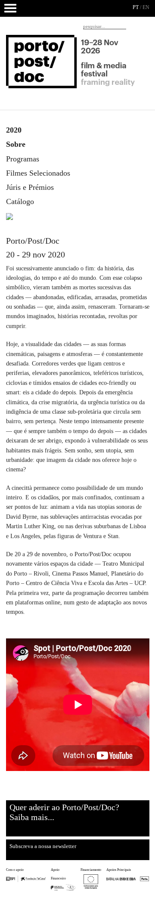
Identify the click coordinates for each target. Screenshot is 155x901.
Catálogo (20, 201)
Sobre (15, 144)
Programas (22, 159)
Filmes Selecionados (38, 173)
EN (146, 7)
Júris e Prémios (30, 187)
